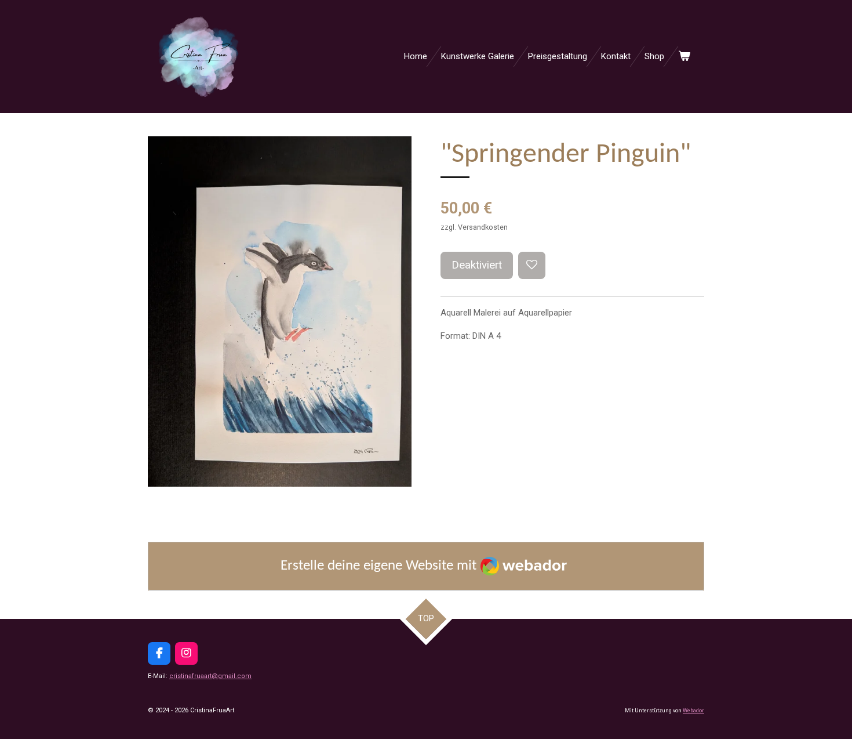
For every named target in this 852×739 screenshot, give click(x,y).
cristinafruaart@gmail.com (210, 676)
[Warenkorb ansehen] (684, 56)
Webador (693, 710)
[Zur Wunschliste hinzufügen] (531, 265)
